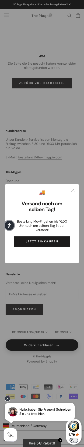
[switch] (74, 440)
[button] (9, 225)
